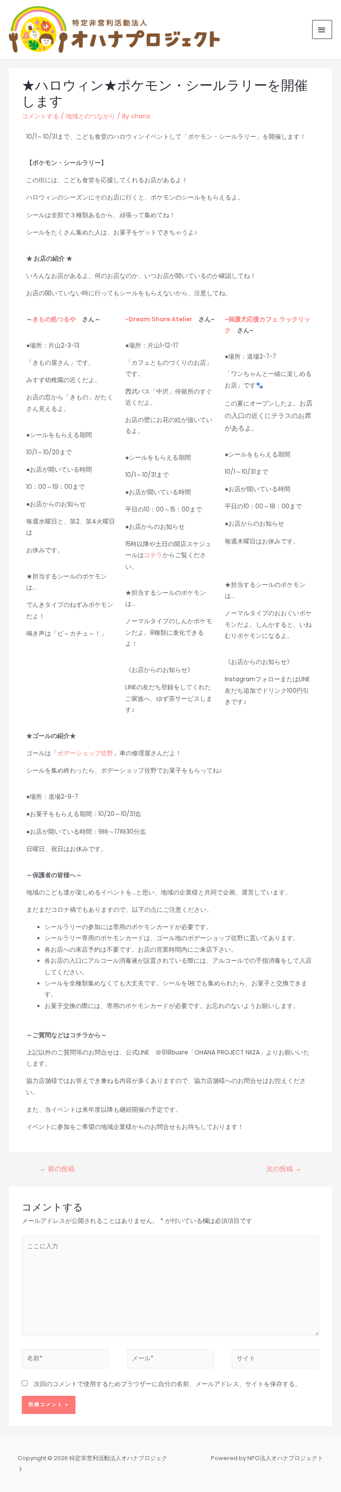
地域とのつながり (90, 116)
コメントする (40, 116)
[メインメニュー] (322, 29)
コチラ (153, 555)
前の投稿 (57, 1168)
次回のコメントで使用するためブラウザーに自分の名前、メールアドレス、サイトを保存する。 (167, 1384)
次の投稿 (283, 1168)
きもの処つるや (54, 319)
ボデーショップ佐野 (85, 753)
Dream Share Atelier (160, 319)
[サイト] (275, 1360)
